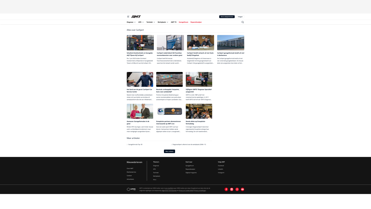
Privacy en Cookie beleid (186, 190)
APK (154, 169)
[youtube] (242, 189)
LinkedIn (220, 169)
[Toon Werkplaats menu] (167, 22)
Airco (154, 179)
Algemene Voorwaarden (169, 190)
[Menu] (128, 17)
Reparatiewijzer (190, 169)
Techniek (156, 172)
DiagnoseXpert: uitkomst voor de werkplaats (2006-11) (189, 144)
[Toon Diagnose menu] (135, 22)
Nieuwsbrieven (134, 162)
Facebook (221, 165)
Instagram (221, 172)
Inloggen (240, 17)
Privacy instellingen (200, 190)
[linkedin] (231, 189)
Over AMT (130, 168)
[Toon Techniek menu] (154, 22)
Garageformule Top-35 (135, 144)
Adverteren (130, 179)
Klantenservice (131, 172)
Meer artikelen (170, 151)
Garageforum (190, 165)
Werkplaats (156, 176)
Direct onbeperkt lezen (227, 17)
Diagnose (156, 165)
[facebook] (226, 189)
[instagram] (237, 189)
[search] (242, 22)
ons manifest (169, 188)
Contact (129, 175)
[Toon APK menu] (143, 22)
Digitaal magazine (191, 172)
